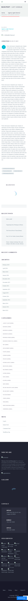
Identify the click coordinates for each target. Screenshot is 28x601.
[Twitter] (4, 177)
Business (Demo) (7, 326)
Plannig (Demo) (7, 380)
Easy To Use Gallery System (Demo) (14, 236)
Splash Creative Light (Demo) (10, 387)
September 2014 (6, 299)
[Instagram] (15, 585)
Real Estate (16, 3)
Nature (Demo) (6, 373)
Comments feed (6, 428)
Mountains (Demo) (7, 366)
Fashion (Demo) (7, 355)
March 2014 (5, 303)
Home (4, 590)
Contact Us (22, 590)
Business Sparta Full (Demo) (10, 341)
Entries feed (6, 424)
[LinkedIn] (11, 177)
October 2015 (6, 285)
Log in (4, 421)
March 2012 (5, 310)
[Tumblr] (8, 177)
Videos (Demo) (6, 398)
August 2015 (6, 292)
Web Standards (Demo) (8, 405)
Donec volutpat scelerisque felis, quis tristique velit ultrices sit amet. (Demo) (14, 242)
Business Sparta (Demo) (9, 337)
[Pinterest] (6, 177)
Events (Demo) (6, 351)
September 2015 (6, 289)
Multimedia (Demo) (7, 369)
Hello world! (9, 219)
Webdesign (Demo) (8, 173)
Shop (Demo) (6, 384)
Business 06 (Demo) (7, 333)
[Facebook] (2, 177)
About (16, 590)
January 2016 (6, 275)
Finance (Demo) (7, 171)
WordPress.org (6, 432)
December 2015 (6, 278)
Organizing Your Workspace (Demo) (14, 224)
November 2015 (6, 282)
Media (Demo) (18, 171)
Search (24, 206)
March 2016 (5, 271)
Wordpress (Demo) (7, 409)
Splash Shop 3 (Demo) (8, 391)
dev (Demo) (5, 344)
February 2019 (6, 264)
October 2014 (6, 296)
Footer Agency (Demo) (8, 362)
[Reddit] (13, 177)
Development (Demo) (8, 168)
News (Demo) (6, 376)
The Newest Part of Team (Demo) (14, 230)
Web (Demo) (6, 401)
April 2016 (5, 268)
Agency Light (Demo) (8, 29)
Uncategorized (7, 394)
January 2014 (6, 306)
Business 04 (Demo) (7, 330)
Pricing (10, 590)
